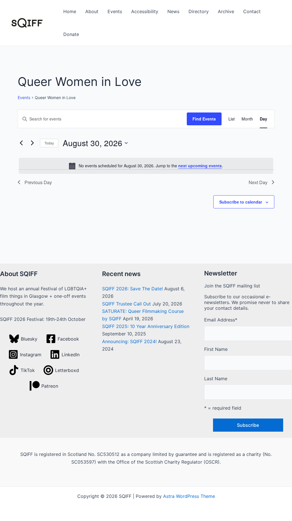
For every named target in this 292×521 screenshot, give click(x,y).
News (173, 11)
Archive (226, 11)
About (91, 11)
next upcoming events (200, 165)
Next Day (258, 182)
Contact (252, 11)
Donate (71, 34)
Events (115, 11)
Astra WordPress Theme (189, 496)
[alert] (146, 166)
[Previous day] (21, 143)
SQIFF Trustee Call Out (126, 304)
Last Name (215, 378)
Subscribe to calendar (240, 202)
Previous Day (38, 182)
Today (49, 142)
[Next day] (32, 143)
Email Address (220, 320)
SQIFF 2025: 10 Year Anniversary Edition (145, 326)
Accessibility (144, 11)
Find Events (204, 119)
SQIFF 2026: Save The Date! (132, 288)
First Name (216, 349)
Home (69, 11)
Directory (198, 11)
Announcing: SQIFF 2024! (129, 341)
